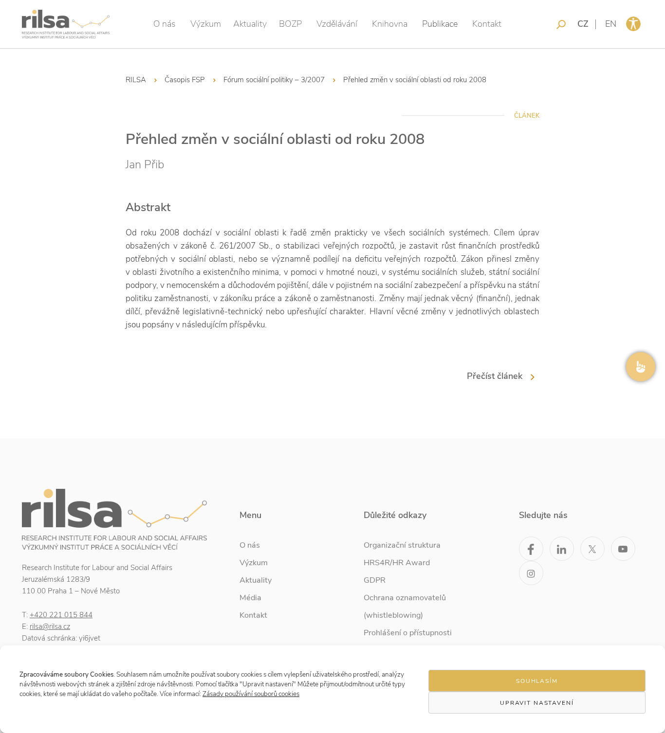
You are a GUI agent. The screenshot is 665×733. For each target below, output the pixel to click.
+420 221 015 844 (61, 615)
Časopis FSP (185, 80)
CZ (583, 24)
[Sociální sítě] (640, 366)
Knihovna (389, 24)
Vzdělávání (336, 24)
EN (610, 24)
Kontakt (486, 24)
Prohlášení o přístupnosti (408, 632)
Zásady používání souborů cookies (251, 693)
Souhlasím (537, 681)
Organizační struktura (402, 545)
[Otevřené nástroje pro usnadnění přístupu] (633, 24)
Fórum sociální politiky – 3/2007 (274, 80)
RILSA (136, 80)
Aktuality (250, 24)
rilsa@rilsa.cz (50, 626)
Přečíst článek (494, 376)
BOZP (290, 24)
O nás (164, 24)
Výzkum (205, 24)
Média (250, 597)
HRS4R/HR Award (397, 562)
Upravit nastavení (537, 703)
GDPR (375, 580)
